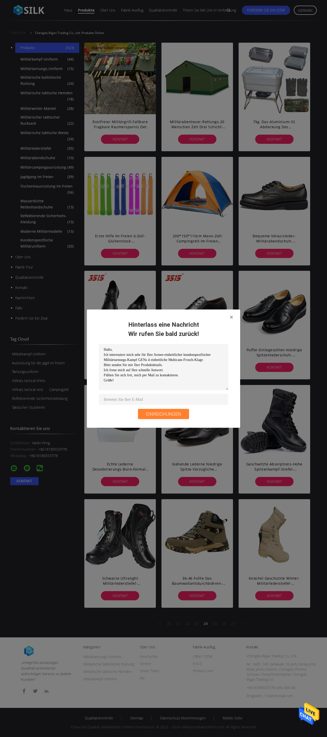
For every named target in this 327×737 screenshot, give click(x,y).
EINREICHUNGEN (163, 413)
